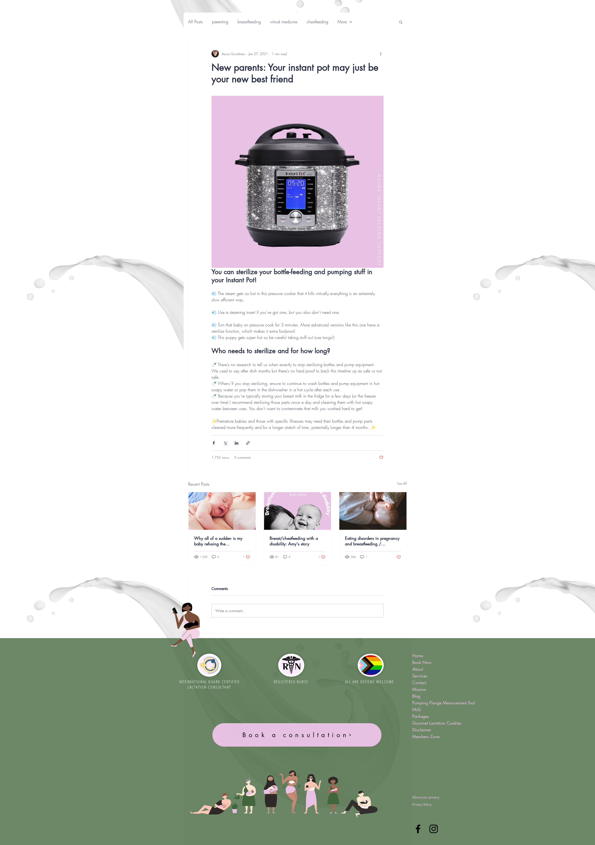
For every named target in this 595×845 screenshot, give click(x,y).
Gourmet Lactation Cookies (436, 723)
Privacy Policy (422, 804)
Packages (420, 716)
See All (402, 483)
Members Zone (426, 736)
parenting (220, 21)
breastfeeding (249, 21)
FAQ (416, 709)
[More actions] (380, 53)
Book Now (422, 662)
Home (417, 655)
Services (419, 676)
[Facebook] (418, 829)
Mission (419, 689)
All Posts (195, 21)
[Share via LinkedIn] (236, 443)
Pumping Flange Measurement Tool (438, 703)
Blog (416, 696)
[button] (401, 22)
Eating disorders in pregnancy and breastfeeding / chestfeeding (372, 541)
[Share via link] (248, 443)
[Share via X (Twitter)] (225, 443)
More (342, 21)
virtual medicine (283, 21)
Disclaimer (421, 729)
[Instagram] (433, 829)
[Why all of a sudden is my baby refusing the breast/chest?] (222, 511)
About (417, 669)
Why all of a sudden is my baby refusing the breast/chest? (218, 541)
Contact (419, 682)
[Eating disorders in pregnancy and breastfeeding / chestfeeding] (373, 511)
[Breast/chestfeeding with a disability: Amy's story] (297, 511)
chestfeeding (317, 21)
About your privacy (425, 797)
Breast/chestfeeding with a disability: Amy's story (294, 541)
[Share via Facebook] (214, 443)
